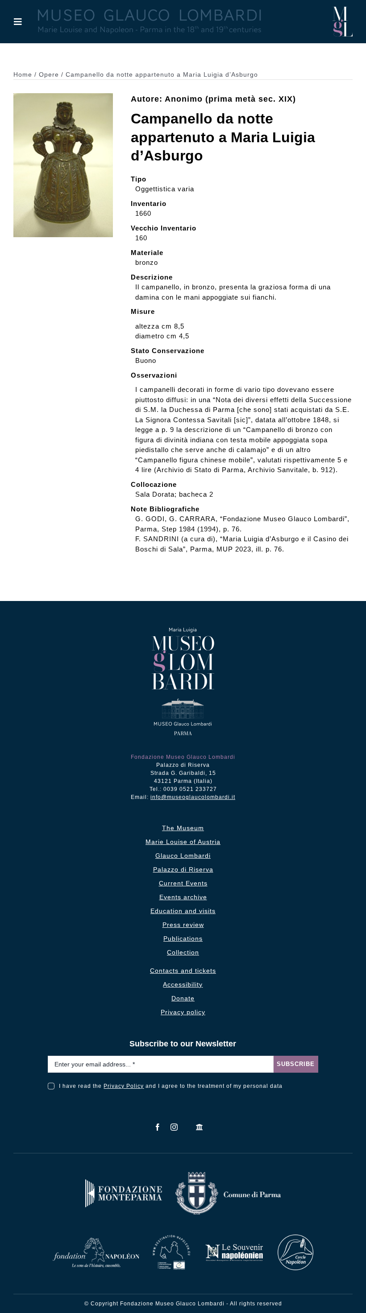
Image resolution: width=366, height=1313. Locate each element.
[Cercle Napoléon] (295, 1238)
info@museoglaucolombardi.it (192, 797)
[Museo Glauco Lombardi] (343, 10)
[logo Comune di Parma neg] (228, 1175)
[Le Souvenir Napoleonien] (234, 1246)
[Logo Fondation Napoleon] (96, 1241)
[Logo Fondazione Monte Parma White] (123, 1182)
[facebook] (158, 1127)
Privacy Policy (124, 1086)
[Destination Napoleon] (171, 1238)
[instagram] (174, 1127)
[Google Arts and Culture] (200, 1127)
